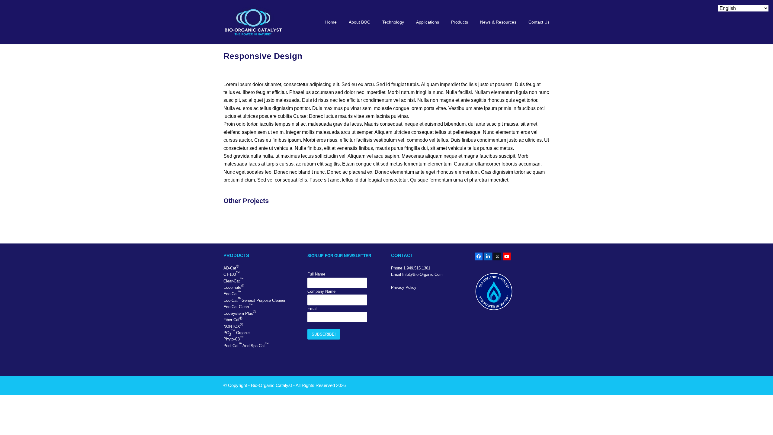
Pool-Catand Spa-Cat (246, 345)
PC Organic (236, 333)
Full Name (316, 274)
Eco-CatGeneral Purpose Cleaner (254, 300)
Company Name (321, 291)
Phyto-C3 (233, 338)
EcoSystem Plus (239, 313)
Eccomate (233, 287)
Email (312, 308)
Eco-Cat (232, 293)
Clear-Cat (233, 280)
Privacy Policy (403, 287)
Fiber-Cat (232, 319)
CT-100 (231, 274)
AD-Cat (231, 267)
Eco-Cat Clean (238, 306)
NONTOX (233, 325)
